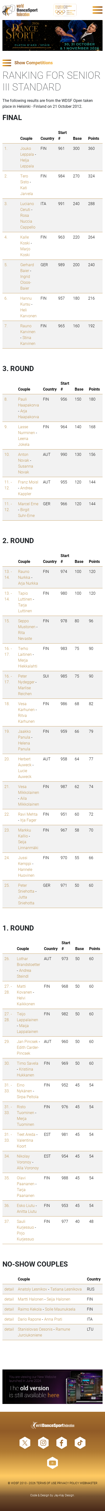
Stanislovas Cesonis (35, 1329)
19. (7, 731)
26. (7, 958)
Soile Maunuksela (60, 1309)
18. (7, 703)
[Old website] (52, 1386)
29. (7, 1041)
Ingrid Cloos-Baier (25, 282)
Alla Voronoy (28, 1167)
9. (6, 426)
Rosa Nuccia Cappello (27, 221)
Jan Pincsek (27, 1041)
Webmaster (88, 1483)
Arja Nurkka (28, 583)
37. (7, 1221)
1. (6, 148)
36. (7, 1205)
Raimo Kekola (30, 1309)
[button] (52, 63)
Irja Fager (28, 819)
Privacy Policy (68, 1483)
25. (7, 885)
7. (6, 325)
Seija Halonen (58, 1299)
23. (7, 829)
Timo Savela (27, 1063)
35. (7, 1177)
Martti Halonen (30, 1299)
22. (7, 814)
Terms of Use (46, 1483)
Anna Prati (53, 1319)
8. (6, 399)
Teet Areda (26, 1134)
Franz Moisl (28, 481)
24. (7, 857)
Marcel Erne (28, 503)
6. (6, 298)
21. (7, 786)
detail (9, 1289)
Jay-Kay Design (64, 1495)
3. (6, 203)
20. (7, 758)
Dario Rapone (29, 1319)
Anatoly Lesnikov (32, 1289)
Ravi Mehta (28, 814)
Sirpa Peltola (28, 1096)
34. (7, 1156)
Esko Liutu (26, 1205)
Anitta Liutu (27, 1211)
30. (7, 1063)
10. (7, 454)
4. (6, 237)
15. (7, 620)
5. (6, 264)
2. (6, 175)
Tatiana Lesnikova (66, 1289)
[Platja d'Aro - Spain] (52, 35)
